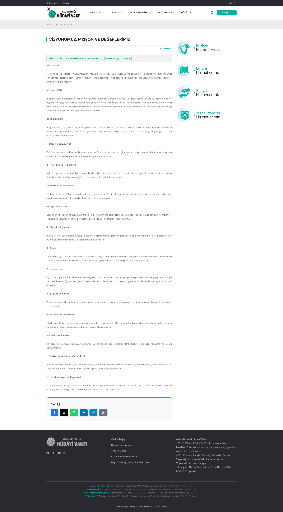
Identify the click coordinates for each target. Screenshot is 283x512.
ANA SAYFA (95, 12)
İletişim (66, 3)
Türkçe (230, 3)
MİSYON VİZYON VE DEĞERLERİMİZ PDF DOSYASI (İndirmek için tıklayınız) (90, 58)
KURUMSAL (114, 12)
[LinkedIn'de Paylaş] (84, 412)
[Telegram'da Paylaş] (93, 412)
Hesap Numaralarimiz (123, 445)
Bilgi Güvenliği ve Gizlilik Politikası (130, 462)
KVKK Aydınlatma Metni (124, 456)
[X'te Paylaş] (64, 412)
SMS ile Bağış (118, 450)
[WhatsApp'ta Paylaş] (74, 412)
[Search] (212, 13)
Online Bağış (52, 3)
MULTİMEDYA (165, 12)
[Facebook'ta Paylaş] (54, 412)
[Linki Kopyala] (103, 412)
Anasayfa (52, 24)
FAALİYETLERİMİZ (139, 12)
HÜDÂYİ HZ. (187, 12)
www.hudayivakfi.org (125, 506)
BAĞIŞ (225, 12)
